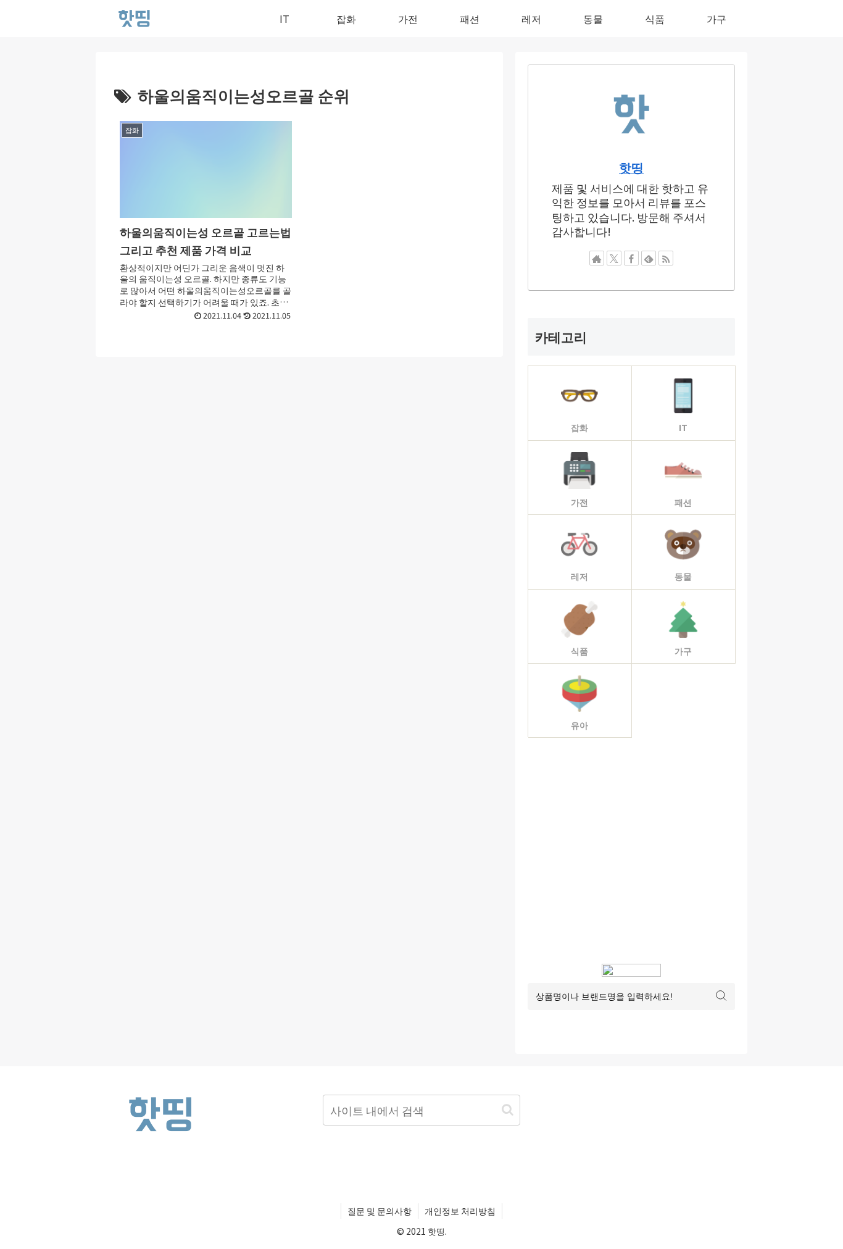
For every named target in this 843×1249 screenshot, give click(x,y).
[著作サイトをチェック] (596, 258)
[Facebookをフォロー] (631, 258)
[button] (507, 1110)
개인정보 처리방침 (460, 1211)
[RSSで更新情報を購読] (665, 258)
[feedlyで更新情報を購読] (648, 258)
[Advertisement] (631, 850)
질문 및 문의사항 (379, 1211)
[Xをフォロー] (614, 258)
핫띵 (631, 167)
